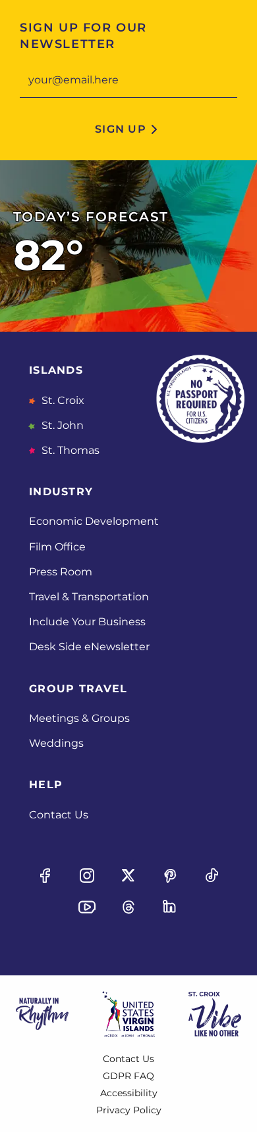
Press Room (60, 572)
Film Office (57, 547)
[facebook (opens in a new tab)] (45, 875)
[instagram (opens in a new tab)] (87, 875)
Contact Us (58, 815)
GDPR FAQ (128, 1076)
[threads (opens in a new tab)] (128, 907)
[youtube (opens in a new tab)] (87, 907)
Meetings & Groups (79, 718)
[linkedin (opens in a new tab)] (170, 907)
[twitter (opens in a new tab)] (128, 875)
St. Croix (61, 400)
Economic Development (94, 521)
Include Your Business (87, 621)
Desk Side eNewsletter (89, 646)
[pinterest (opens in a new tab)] (170, 875)
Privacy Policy (128, 1110)
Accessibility (128, 1093)
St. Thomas (69, 450)
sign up (120, 129)
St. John (61, 425)
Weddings (56, 743)
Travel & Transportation (89, 596)
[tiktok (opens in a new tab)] (211, 875)
